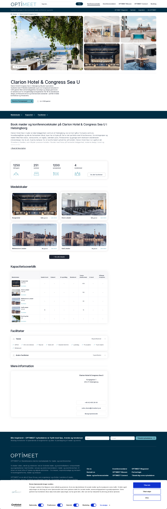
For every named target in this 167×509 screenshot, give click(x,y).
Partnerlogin (136, 472)
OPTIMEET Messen (125, 4)
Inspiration (141, 10)
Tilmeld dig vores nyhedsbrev (143, 475)
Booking (153, 4)
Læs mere (54, 218)
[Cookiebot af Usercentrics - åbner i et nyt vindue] (16, 505)
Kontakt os (91, 472)
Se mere (23, 286)
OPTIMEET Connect (141, 4)
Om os (89, 469)
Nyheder (133, 10)
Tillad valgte (147, 491)
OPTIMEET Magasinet (121, 10)
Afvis (147, 498)
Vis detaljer (104, 505)
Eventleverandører (109, 4)
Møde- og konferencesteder (98, 475)
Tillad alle (147, 485)
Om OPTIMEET (152, 10)
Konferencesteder (93, 4)
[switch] (60, 505)
